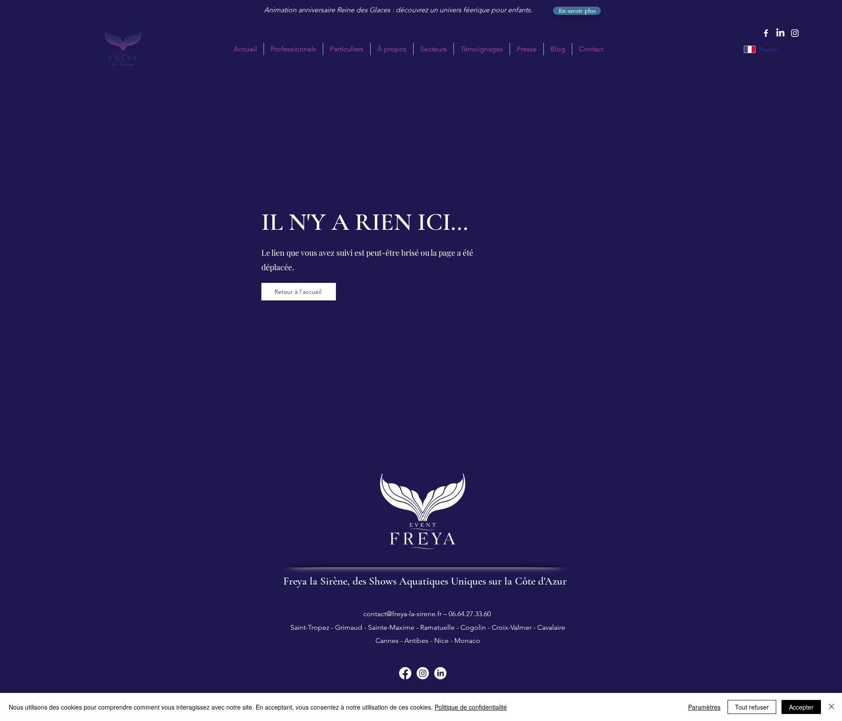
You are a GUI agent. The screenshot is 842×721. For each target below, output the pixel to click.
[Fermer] (831, 707)
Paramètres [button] (704, 707)
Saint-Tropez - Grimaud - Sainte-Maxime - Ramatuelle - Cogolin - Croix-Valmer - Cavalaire (427, 627)
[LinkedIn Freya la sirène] (780, 33)
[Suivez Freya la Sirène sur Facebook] (405, 673)
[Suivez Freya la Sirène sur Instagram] (423, 673)
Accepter (801, 707)
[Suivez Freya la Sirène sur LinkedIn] (440, 673)
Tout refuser (752, 707)
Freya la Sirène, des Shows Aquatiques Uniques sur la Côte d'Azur (425, 581)
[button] (346, 49)
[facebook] (766, 33)
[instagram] (795, 33)
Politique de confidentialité (471, 707)
